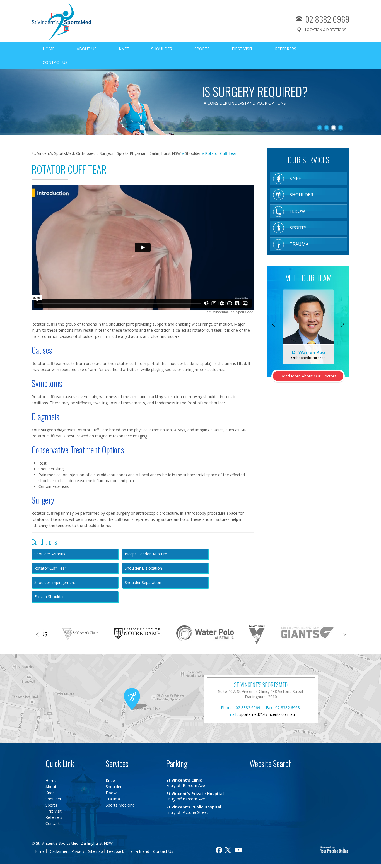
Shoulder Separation (143, 582)
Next (343, 325)
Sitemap (95, 851)
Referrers (285, 48)
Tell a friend (138, 851)
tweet (229, 850)
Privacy (77, 851)
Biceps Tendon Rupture (146, 554)
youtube (239, 850)
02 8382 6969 (327, 19)
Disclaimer (58, 851)
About (50, 786)
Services (117, 763)
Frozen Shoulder (49, 596)
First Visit (242, 48)
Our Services (308, 159)
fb (218, 850)
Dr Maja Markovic (308, 352)
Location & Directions (325, 29)
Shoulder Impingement (54, 582)
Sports (201, 48)
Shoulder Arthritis (49, 554)
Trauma (299, 244)
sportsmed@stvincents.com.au (267, 714)
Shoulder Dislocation (143, 568)
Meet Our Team (308, 277)
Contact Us (55, 62)
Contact (52, 823)
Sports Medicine (120, 805)
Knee (124, 48)
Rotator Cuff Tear (50, 568)
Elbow (297, 211)
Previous (273, 325)
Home (48, 48)
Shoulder (161, 48)
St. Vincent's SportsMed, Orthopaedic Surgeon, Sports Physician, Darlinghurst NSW (106, 153)
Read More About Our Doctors (308, 376)
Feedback (115, 851)
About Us (87, 48)
